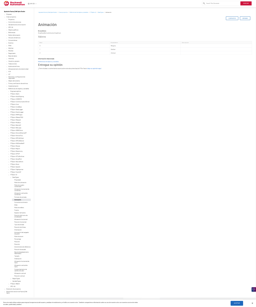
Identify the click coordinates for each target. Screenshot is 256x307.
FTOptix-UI (13, 174)
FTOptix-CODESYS (16, 99)
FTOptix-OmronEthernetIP (18, 133)
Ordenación (18, 258)
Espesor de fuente (20, 213)
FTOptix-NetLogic (15, 128)
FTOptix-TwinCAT (15, 172)
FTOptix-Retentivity (16, 151)
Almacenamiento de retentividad (18, 69)
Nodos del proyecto (14, 35)
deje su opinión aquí (94, 68)
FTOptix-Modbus (15, 122)
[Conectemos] (254, 289)
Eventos (10, 43)
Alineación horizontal (20, 219)
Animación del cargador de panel (21, 233)
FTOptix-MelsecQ (15, 120)
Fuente (16, 210)
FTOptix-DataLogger (16, 109)
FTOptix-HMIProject (16, 115)
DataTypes (15, 177)
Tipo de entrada (19, 224)
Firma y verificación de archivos (18, 83)
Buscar (246, 3)
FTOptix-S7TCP (15, 154)
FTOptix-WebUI (15, 284)
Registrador (12, 53)
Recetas (10, 51)
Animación (17, 200)
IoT (9, 74)
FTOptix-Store (14, 164)
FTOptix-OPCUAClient (17, 138)
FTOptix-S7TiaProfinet (17, 156)
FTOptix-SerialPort (16, 159)
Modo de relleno (19, 207)
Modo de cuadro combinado (19, 185)
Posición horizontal (20, 222)
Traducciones (12, 64)
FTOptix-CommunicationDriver (20, 101)
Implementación (13, 86)
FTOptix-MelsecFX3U (16, 117)
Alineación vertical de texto (21, 266)
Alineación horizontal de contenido (21, 189)
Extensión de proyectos (13, 289)
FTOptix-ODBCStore (16, 130)
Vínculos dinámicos (14, 38)
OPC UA (10, 27)
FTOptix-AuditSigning (17, 96)
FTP (9, 71)
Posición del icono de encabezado (21, 216)
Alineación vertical (20, 273)
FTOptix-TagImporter (16, 169)
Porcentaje (17, 239)
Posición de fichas (20, 227)
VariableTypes (16, 281)
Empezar (9, 14)
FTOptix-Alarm (14, 94)
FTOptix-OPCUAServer (17, 141)
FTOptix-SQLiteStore (16, 161)
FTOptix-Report (15, 148)
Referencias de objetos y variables (18, 88)
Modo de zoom (18, 236)
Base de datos (12, 56)
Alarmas (10, 48)
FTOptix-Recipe (15, 146)
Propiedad (17, 180)
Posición (17, 241)
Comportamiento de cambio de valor (20, 270)
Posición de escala (20, 249)
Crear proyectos (11, 17)
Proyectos (11, 19)
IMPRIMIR (245, 18)
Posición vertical (19, 276)
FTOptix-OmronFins (16, 135)
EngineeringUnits (15, 91)
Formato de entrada (20, 197)
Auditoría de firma (14, 66)
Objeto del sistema (14, 81)
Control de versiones (14, 22)
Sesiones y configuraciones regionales (16, 77)
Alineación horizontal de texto (21, 262)
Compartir (232, 18)
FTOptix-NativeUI (15, 125)
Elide (15, 205)
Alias (9, 45)
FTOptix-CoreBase (16, 107)
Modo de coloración (20, 182)
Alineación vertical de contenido (21, 194)
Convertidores (12, 40)
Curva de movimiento (21, 202)
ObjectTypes (16, 278)
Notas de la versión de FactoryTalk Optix (16, 292)
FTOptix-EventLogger (17, 112)
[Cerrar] (252, 303)
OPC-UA (12, 286)
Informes (11, 58)
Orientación (18, 230)
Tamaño (16, 256)
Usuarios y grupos (13, 61)
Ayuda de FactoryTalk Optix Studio (14, 11)
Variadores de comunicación (17, 24)
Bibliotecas (11, 32)
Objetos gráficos (13, 30)
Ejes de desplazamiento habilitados (21, 252)
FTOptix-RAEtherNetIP (17, 143)
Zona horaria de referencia (22, 247)
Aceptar (237, 303)
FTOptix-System (15, 167)
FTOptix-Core (14, 104)
